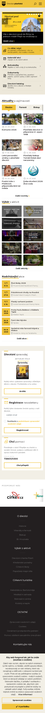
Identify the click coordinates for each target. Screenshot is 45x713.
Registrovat (22, 430)
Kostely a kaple (22, 603)
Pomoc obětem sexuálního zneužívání (22, 635)
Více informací (25, 694)
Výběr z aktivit (22, 548)
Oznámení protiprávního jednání (22, 631)
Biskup (22, 535)
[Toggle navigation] (40, 4)
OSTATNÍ (23, 612)
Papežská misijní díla (22, 571)
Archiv (22, 391)
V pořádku (23, 706)
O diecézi (22, 516)
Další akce (22, 338)
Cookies (22, 626)
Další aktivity (22, 268)
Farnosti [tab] (22, 107)
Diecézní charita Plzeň (22, 558)
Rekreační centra (22, 599)
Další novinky (21, 196)
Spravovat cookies (22, 700)
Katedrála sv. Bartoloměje (22, 590)
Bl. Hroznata (22, 539)
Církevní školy (22, 567)
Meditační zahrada (22, 594)
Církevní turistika (22, 580)
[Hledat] (35, 4)
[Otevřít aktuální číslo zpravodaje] (22, 370)
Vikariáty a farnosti (22, 530)
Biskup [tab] (37, 107)
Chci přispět (22, 465)
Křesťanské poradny (22, 562)
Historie (22, 526)
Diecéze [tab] (8, 107)
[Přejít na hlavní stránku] (12, 4)
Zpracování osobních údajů (23, 622)
